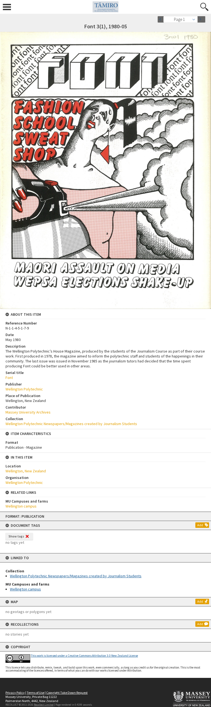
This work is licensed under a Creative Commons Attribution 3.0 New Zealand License (84, 656)
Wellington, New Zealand (25, 470)
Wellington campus (25, 589)
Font (9, 377)
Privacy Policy (15, 693)
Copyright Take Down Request (67, 693)
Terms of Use (35, 693)
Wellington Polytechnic (24, 389)
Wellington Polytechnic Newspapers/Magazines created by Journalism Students (75, 575)
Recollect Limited (44, 704)
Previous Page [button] (161, 19)
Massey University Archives (28, 412)
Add (200, 525)
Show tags (16, 536)
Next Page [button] (201, 19)
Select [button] (195, 19)
